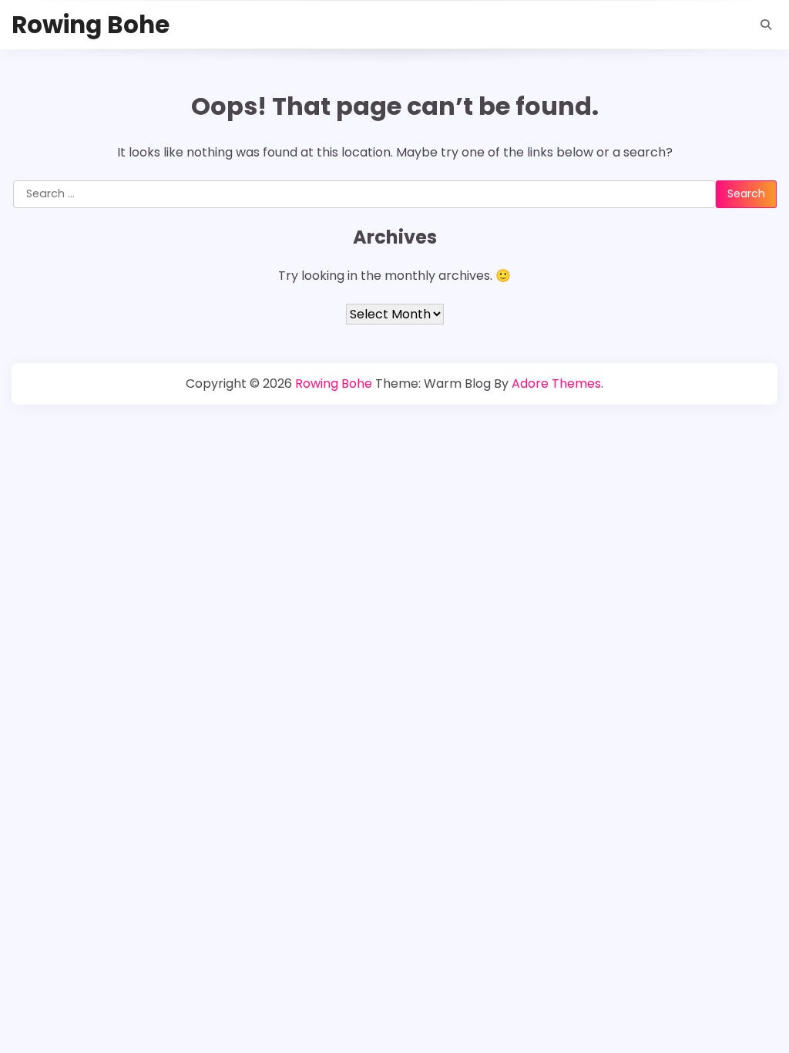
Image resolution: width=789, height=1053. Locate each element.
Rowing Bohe (91, 25)
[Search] (765, 24)
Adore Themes (556, 383)
